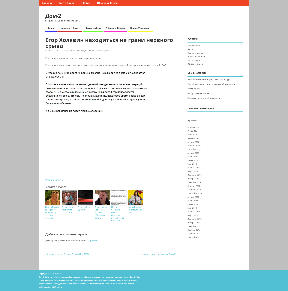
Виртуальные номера (198, 93)
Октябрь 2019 (194, 149)
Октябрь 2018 (194, 189)
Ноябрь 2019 (194, 145)
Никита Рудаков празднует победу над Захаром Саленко (52, 212)
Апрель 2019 (194, 167)
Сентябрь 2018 (195, 193)
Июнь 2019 (193, 160)
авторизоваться (93, 240)
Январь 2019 (194, 178)
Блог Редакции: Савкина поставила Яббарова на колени (101, 212)
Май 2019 (192, 164)
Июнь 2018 (193, 204)
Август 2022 (193, 142)
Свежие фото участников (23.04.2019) (68, 210)
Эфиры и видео (115, 27)
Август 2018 (193, 197)
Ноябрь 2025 (194, 127)
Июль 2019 (193, 156)
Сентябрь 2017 (195, 237)
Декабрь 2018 (194, 182)
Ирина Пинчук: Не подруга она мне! (135, 210)
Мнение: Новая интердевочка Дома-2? (159, 254)
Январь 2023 (194, 138)
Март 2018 (193, 215)
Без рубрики (194, 45)
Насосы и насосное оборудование (205, 98)
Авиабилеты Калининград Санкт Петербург (209, 79)
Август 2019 (193, 153)
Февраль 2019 (195, 175)
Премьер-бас (194, 88)
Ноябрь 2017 (194, 230)
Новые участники (140, 27)
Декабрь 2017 (194, 226)
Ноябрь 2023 (194, 134)
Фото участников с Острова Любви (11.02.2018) (68, 254)
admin (50, 50)
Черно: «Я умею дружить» (85, 208)
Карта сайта (67, 3)
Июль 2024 (193, 131)
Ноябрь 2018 (194, 186)
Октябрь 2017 (194, 233)
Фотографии (93, 27)
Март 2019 (193, 171)
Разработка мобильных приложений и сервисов (212, 84)
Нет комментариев (100, 50)
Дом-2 (53, 15)
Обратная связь (107, 3)
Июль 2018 (193, 200)
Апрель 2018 (194, 211)
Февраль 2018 (195, 219)
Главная (47, 3)
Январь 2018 (194, 222)
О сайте (86, 3)
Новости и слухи (70, 27)
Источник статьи (54, 179)
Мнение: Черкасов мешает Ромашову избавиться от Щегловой (117, 214)
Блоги (51, 27)
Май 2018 (192, 208)
